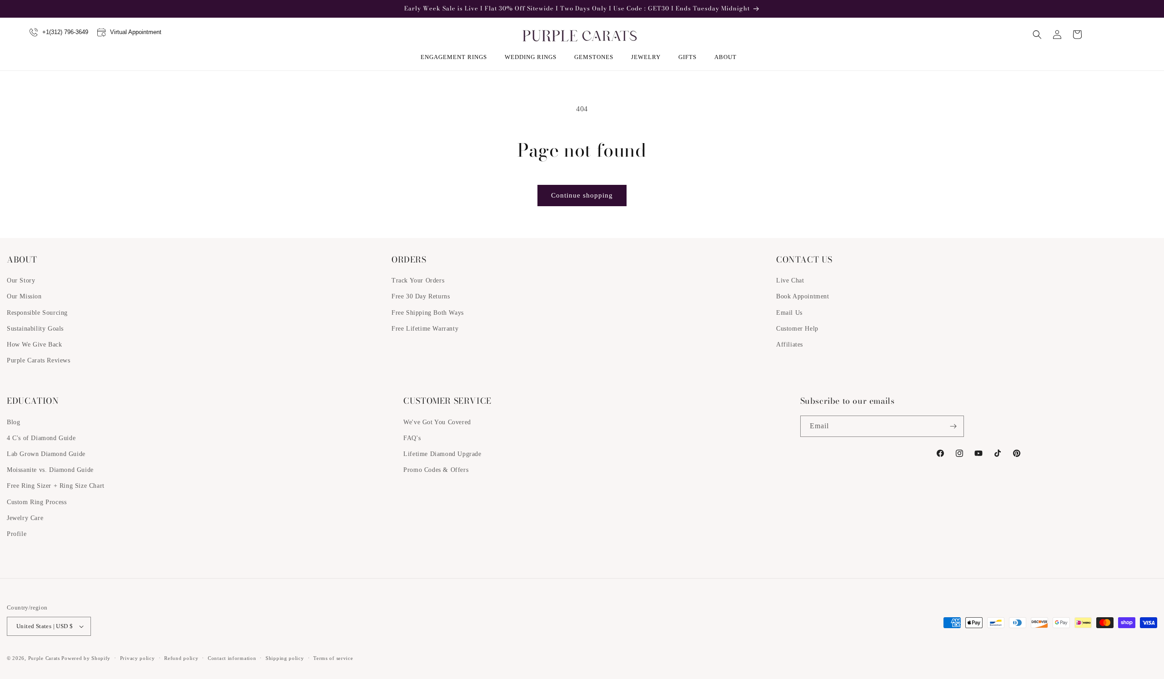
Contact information (232, 658)
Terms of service (333, 658)
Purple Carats (44, 658)
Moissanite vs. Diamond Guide (50, 469)
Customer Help (797, 328)
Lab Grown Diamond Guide (46, 454)
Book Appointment (802, 296)
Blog (13, 422)
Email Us (789, 312)
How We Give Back (34, 344)
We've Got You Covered (437, 422)
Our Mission (24, 296)
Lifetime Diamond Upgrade (442, 454)
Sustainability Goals (35, 328)
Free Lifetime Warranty (424, 328)
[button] (457, 57)
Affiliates (789, 344)
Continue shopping (582, 195)
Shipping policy (285, 658)
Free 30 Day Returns (420, 296)
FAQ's (412, 438)
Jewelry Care (25, 518)
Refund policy (181, 658)
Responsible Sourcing (37, 312)
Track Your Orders (417, 280)
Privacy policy (137, 658)
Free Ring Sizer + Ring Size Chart (56, 485)
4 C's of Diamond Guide (41, 438)
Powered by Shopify (85, 658)
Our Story (21, 280)
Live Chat (790, 280)
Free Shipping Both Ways (427, 312)
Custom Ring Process (36, 502)
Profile (16, 533)
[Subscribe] (953, 426)
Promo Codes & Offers (435, 469)
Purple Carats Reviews (38, 360)
